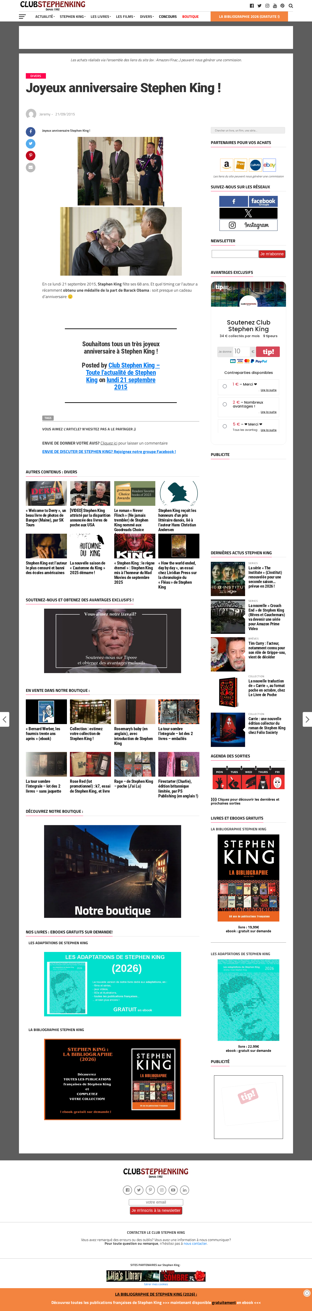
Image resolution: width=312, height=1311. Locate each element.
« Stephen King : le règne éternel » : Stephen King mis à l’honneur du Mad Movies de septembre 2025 (134, 572)
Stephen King (72, 16)
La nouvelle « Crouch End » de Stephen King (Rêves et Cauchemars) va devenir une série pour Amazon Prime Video (267, 617)
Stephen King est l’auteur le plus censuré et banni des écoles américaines (46, 567)
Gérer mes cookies (156, 1284)
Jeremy (45, 114)
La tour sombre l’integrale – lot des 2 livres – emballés (175, 733)
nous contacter (195, 1243)
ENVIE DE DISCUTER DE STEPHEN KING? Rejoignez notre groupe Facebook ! (109, 451)
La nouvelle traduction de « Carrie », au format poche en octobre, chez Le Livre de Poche (267, 688)
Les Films (124, 16)
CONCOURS (168, 16)
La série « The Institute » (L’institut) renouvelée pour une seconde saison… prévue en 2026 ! (265, 577)
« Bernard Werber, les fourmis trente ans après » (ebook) (43, 733)
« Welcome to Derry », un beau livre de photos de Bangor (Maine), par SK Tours (46, 518)
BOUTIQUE (190, 16)
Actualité (44, 16)
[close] (307, 1293)
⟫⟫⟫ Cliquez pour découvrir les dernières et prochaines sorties (245, 801)
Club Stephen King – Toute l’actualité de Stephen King (123, 372)
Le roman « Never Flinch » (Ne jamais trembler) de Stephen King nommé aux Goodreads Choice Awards (131, 522)
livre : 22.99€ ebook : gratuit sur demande (248, 1048)
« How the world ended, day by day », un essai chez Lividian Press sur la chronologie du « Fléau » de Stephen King (177, 575)
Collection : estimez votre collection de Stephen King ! (86, 733)
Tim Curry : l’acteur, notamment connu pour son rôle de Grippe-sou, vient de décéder (267, 650)
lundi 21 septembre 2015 (131, 383)
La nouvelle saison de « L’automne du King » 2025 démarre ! (87, 567)
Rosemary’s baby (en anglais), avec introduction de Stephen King (133, 736)
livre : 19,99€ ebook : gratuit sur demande (248, 929)
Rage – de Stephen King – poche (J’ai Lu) (133, 784)
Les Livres (100, 16)
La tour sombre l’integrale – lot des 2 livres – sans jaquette (43, 786)
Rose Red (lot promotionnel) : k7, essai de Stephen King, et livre (90, 786)
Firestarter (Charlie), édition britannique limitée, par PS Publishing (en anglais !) (178, 788)
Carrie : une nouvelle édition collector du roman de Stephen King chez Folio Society (267, 725)
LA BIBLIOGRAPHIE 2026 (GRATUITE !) (249, 16)
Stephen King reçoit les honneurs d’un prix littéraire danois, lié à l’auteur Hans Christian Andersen (177, 520)
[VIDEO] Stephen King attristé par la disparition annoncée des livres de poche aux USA (90, 518)
